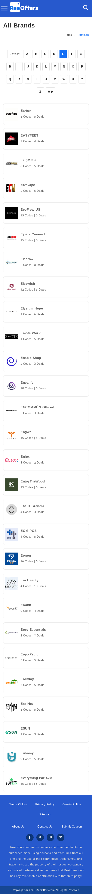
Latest (14, 54)
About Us (18, 826)
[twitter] (40, 838)
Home (68, 35)
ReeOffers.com (45, 890)
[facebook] (30, 838)
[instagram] (50, 838)
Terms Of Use (18, 804)
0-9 (50, 92)
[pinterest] (60, 838)
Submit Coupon (71, 826)
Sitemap (44, 814)
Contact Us (44, 826)
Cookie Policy (71, 804)
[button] (85, 7)
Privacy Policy (45, 804)
